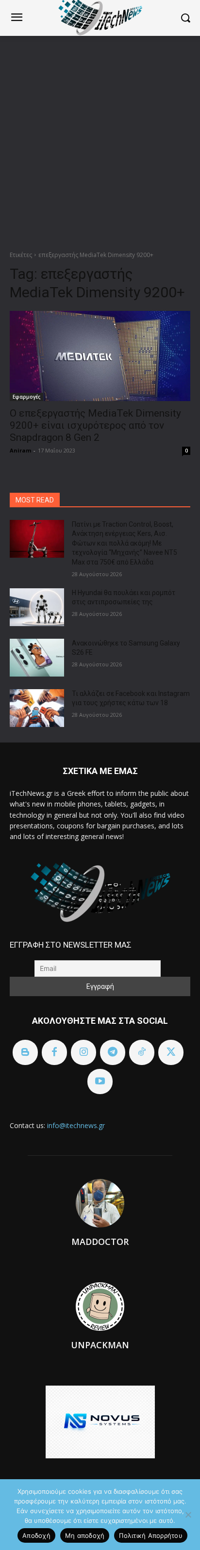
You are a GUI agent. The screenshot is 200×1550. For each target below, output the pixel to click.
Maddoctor (100, 1241)
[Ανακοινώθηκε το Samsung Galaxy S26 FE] (37, 658)
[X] (170, 1052)
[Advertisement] (100, 141)
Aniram (20, 450)
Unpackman (100, 1345)
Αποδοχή (36, 1535)
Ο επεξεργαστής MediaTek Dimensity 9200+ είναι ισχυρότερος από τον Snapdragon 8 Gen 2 (95, 425)
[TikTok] (141, 1052)
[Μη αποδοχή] (188, 1514)
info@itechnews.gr (76, 1125)
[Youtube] (100, 1081)
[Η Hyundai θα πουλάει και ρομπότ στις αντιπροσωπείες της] (37, 607)
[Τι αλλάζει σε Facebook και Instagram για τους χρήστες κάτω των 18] (37, 708)
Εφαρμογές (26, 396)
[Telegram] (112, 1052)
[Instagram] (83, 1052)
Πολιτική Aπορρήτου (151, 1535)
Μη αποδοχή (85, 1535)
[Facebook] (54, 1052)
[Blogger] (25, 1052)
